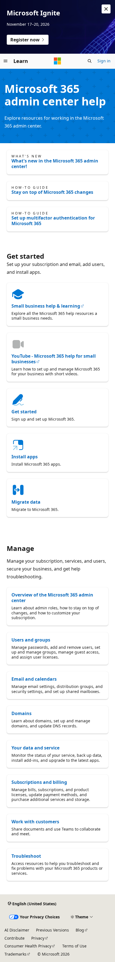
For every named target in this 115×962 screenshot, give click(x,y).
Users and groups (30, 640)
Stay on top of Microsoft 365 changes (52, 192)
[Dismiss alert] (106, 8)
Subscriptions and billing (39, 782)
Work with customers (35, 821)
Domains (21, 713)
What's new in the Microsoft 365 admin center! (54, 163)
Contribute (14, 938)
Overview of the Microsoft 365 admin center (52, 597)
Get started (24, 411)
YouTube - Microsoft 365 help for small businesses (53, 358)
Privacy (37, 938)
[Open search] (89, 61)
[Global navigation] (5, 61)
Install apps (24, 456)
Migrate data (25, 502)
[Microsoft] (57, 61)
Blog (80, 930)
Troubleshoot (26, 856)
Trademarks (15, 954)
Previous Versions (52, 930)
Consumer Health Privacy (27, 946)
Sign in (104, 60)
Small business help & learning (45, 306)
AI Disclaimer (16, 930)
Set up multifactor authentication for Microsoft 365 (53, 220)
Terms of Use (74, 946)
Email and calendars (34, 679)
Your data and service (35, 748)
